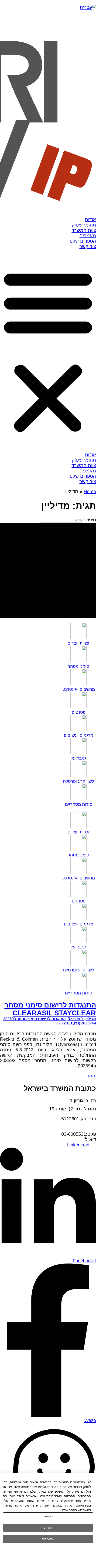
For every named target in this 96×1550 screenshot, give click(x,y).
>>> (92, 1075)
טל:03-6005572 (80, 1128)
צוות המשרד (84, 230)
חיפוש (90, 519)
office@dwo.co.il (67, 1139)
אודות (90, 219)
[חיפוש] (48, 570)
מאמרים (87, 235)
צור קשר (87, 246)
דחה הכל (48, 1527)
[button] (48, 351)
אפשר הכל (48, 1539)
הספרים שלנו (83, 241)
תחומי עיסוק (84, 224)
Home (90, 491)
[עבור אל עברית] (88, 7)
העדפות (48, 1516)
